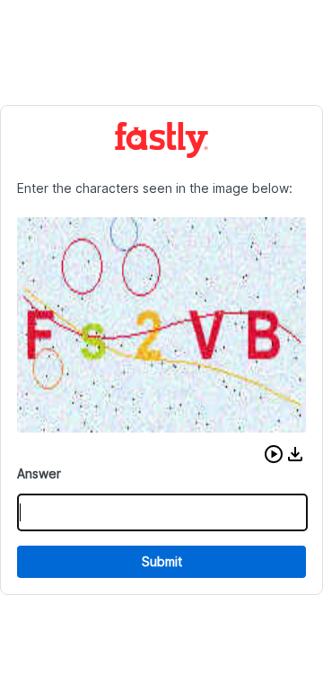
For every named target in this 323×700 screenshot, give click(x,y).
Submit (162, 561)
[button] (273, 454)
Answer (39, 473)
